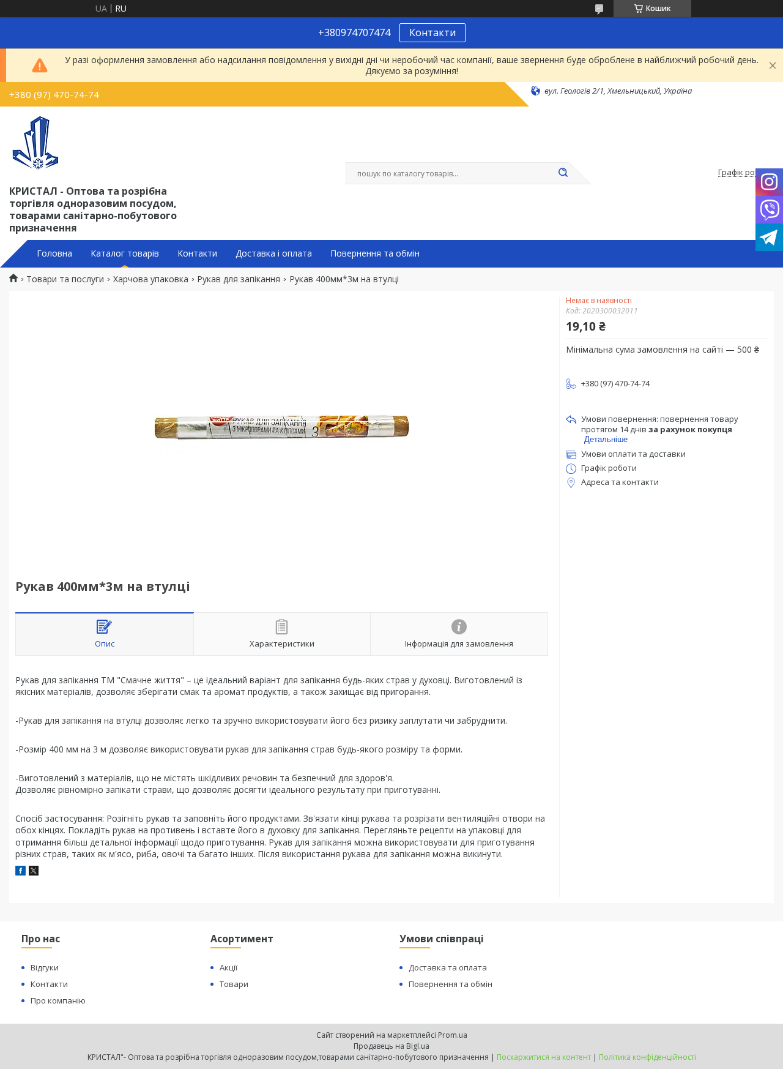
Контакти (432, 32)
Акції (228, 967)
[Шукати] (563, 173)
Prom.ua (452, 1035)
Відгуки (45, 967)
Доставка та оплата (448, 967)
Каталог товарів (125, 253)
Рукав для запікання (238, 279)
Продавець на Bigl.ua (391, 1046)
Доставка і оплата (274, 253)
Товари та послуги (65, 279)
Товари (234, 983)
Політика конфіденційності (647, 1057)
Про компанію (58, 1000)
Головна (54, 253)
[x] (34, 872)
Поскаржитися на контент (544, 1057)
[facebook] (20, 872)
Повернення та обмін (375, 253)
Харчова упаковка (150, 279)
